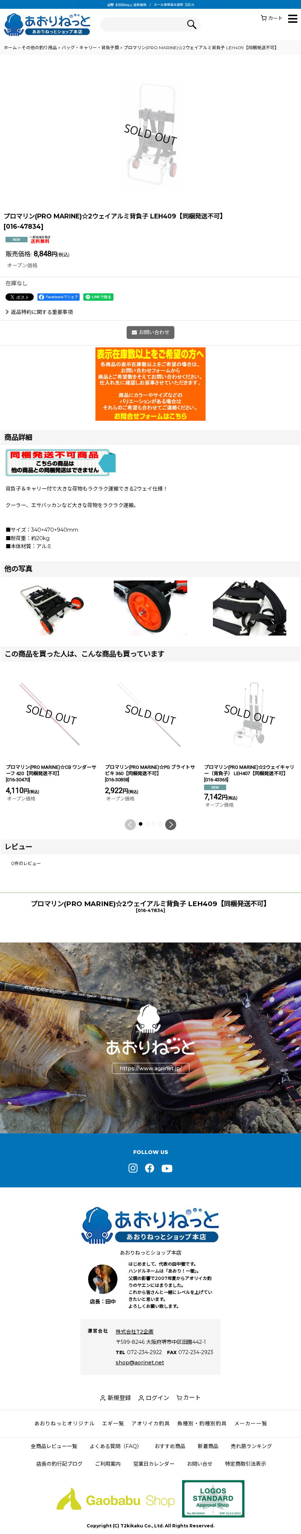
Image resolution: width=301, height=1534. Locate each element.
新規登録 (119, 1397)
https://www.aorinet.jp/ (151, 1068)
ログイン (157, 1397)
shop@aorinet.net (140, 1362)
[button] (292, 19)
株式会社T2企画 (134, 1331)
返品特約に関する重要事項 (42, 312)
